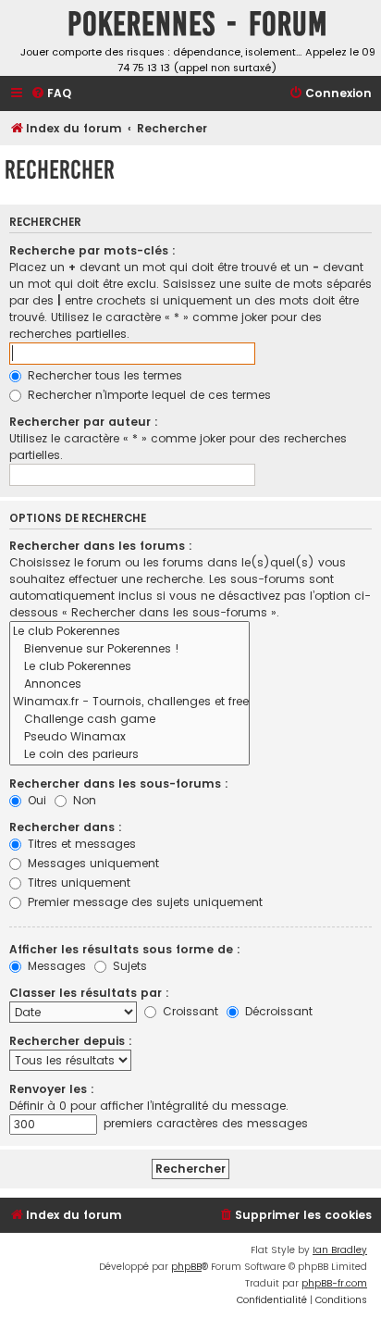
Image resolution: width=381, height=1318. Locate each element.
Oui (35, 800)
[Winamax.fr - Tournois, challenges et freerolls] (129, 702)
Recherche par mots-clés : (92, 250)
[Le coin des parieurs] (129, 755)
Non (82, 800)
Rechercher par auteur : (83, 421)
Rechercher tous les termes (103, 375)
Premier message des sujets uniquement (143, 902)
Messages (55, 966)
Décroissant (277, 1011)
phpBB (186, 1267)
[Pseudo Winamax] (129, 737)
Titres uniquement (77, 882)
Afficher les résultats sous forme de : (124, 949)
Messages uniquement (91, 863)
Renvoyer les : (51, 1089)
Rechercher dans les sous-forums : (118, 783)
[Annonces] (129, 684)
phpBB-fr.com (334, 1283)
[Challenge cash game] (129, 719)
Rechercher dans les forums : (100, 545)
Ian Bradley (340, 1250)
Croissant (188, 1011)
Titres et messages (80, 844)
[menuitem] (51, 93)
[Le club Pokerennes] (129, 631)
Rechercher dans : (65, 827)
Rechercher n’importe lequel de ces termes (147, 395)
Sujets (128, 966)
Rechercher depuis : (70, 1041)
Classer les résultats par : (89, 993)
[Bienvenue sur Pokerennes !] (129, 649)
